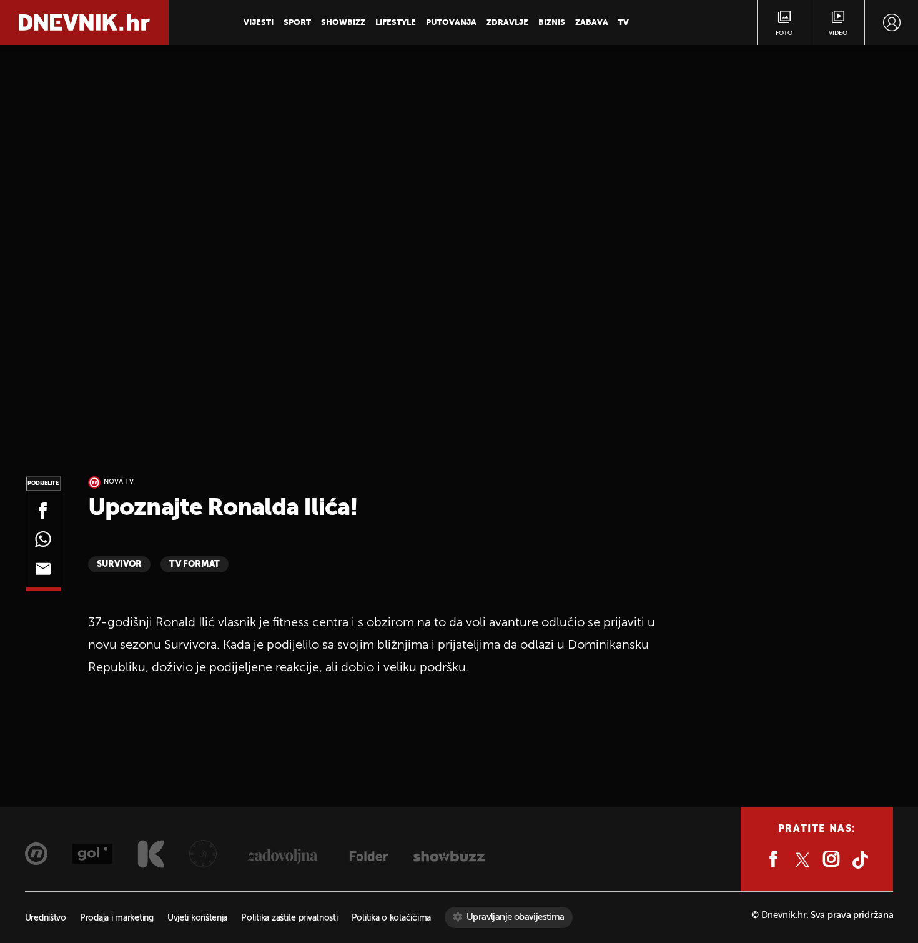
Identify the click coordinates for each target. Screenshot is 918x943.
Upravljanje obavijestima (515, 917)
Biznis (551, 23)
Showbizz (343, 23)
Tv (623, 23)
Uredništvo (45, 918)
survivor (119, 564)
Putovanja (451, 23)
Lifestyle (395, 23)
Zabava (591, 23)
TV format (194, 564)
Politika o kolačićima (391, 918)
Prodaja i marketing (117, 918)
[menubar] (891, 22)
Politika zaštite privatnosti (289, 918)
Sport (297, 23)
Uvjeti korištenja (197, 918)
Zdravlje (507, 23)
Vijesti (259, 23)
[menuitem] (891, 22)
